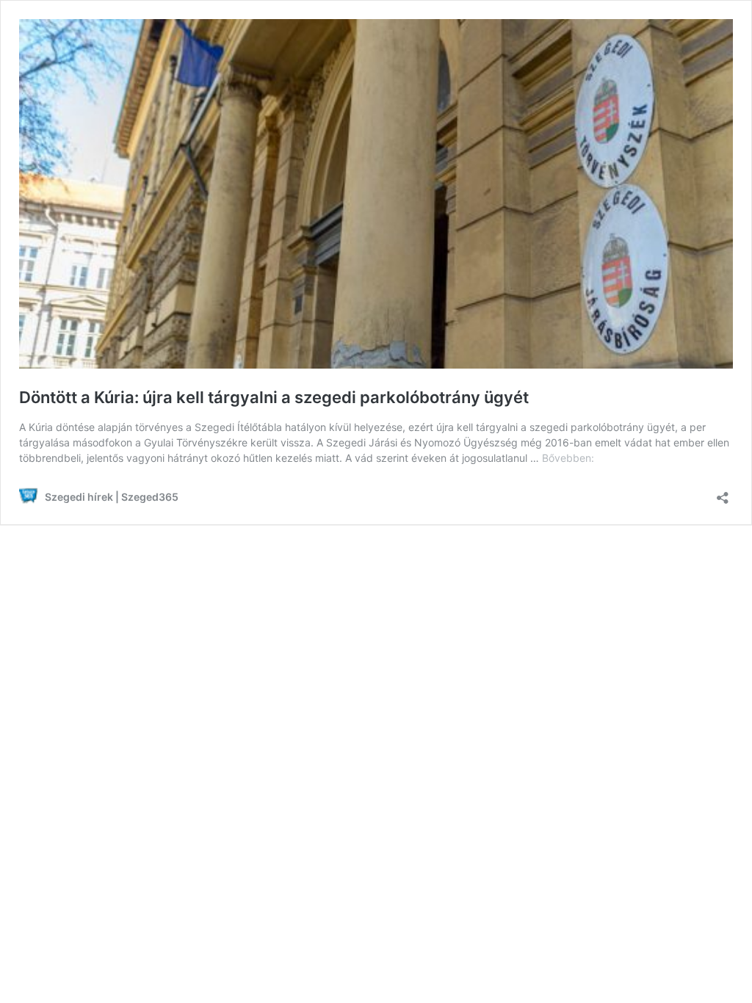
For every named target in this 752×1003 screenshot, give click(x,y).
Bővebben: (568, 458)
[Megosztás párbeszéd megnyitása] (722, 493)
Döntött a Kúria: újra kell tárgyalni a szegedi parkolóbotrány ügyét (274, 397)
